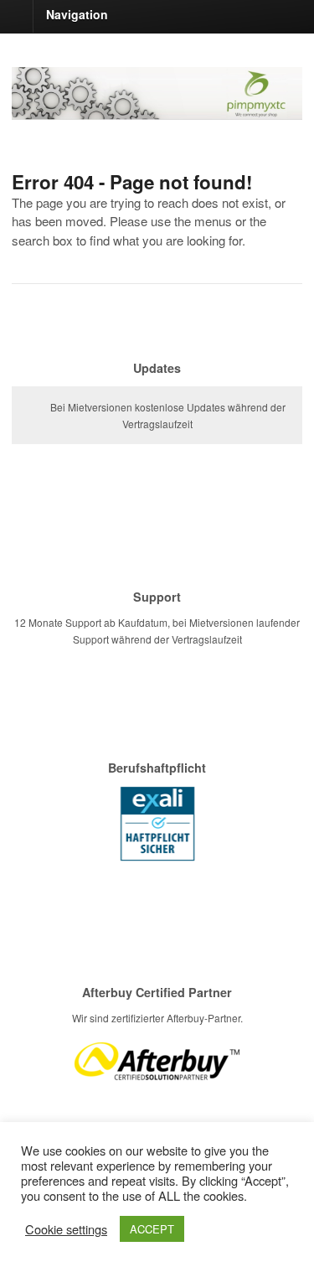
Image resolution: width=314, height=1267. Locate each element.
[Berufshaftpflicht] (157, 746)
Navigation (77, 14)
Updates (157, 367)
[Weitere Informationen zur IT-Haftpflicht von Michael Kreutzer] (157, 863)
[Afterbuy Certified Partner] (157, 971)
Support (157, 596)
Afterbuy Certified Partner (157, 992)
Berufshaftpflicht (157, 767)
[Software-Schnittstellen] (157, 110)
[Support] (157, 575)
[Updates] (157, 346)
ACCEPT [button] (152, 1229)
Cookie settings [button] (66, 1229)
